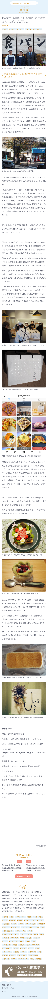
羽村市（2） (26, 892)
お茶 (22, 938)
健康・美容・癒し (9, 931)
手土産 (29, 29)
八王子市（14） (17, 895)
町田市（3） (28, 895)
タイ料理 (6, 938)
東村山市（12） (39, 908)
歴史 (34, 941)
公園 (40, 952)
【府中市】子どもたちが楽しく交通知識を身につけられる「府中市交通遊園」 (35, 867)
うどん (5, 955)
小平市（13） (28, 908)
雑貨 (15, 945)
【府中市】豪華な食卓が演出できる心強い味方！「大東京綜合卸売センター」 (12, 867)
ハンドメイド (7, 945)
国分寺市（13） (8, 901)
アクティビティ (21, 917)
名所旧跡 (6, 959)
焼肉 (42, 934)
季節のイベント (8, 934)
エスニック (15, 938)
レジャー (40, 920)
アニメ (14, 959)
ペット (16, 948)
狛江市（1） (18, 908)
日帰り (20, 920)
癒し (32, 959)
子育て (14, 924)
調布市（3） (39, 905)
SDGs (5, 920)
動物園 (39, 959)
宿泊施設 (6, 924)
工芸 (28, 945)
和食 (36, 934)
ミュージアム (7, 952)
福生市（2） (16, 892)
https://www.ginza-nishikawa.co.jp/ (25, 743)
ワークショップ (30, 924)
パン (22, 29)
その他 (6, 917)
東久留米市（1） (8, 911)
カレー (32, 948)
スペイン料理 (23, 955)
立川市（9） (26, 898)
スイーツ (37, 938)
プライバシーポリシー (9, 988)
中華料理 (33, 952)
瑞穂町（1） (6, 895)
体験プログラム (30, 920)
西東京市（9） (20, 911)
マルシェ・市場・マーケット (31, 927)
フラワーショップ (27, 934)
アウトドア (41, 924)
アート (30, 931)
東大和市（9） (29, 901)
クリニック (36, 945)
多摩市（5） (6, 898)
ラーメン (24, 948)
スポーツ (6, 927)
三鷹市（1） (19, 905)
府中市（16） (30, 905)
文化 (29, 917)
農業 (43, 927)
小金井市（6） (7, 908)
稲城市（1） (16, 898)
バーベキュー (8, 948)
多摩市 (5, 25)
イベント (12, 920)
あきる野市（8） (37, 892)
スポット (24, 952)
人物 (35, 917)
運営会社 (5, 991)
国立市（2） (18, 901)
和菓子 (22, 945)
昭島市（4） (35, 898)
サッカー (13, 955)
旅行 (12, 917)
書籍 (38, 948)
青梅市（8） (6, 892)
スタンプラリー (23, 959)
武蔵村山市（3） (8, 905)
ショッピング (14, 29)
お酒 (22, 941)
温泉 (28, 941)
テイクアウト (38, 29)
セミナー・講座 (21, 931)
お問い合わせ (6, 985)
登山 (41, 917)
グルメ (5, 29)
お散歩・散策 (34, 955)
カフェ (5, 941)
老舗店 (16, 952)
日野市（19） (38, 895)
